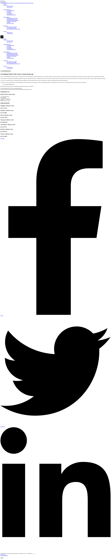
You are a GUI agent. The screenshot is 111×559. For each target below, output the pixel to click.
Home (5, 4)
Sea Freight (9, 12)
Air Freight (9, 11)
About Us (5, 5)
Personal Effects (7, 17)
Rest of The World (10, 23)
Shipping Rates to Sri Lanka (12, 19)
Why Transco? (9, 7)
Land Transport (10, 13)
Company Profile (10, 6)
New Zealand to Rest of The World (13, 28)
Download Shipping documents (12, 20)
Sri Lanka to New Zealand (12, 26)
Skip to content (3, 1)
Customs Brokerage (10, 10)
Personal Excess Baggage (11, 21)
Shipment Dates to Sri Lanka (12, 18)
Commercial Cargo (7, 9)
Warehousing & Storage (11, 14)
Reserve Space (9, 32)
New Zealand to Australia (11, 27)
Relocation (6, 25)
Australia (8, 22)
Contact (5, 31)
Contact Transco (10, 33)
